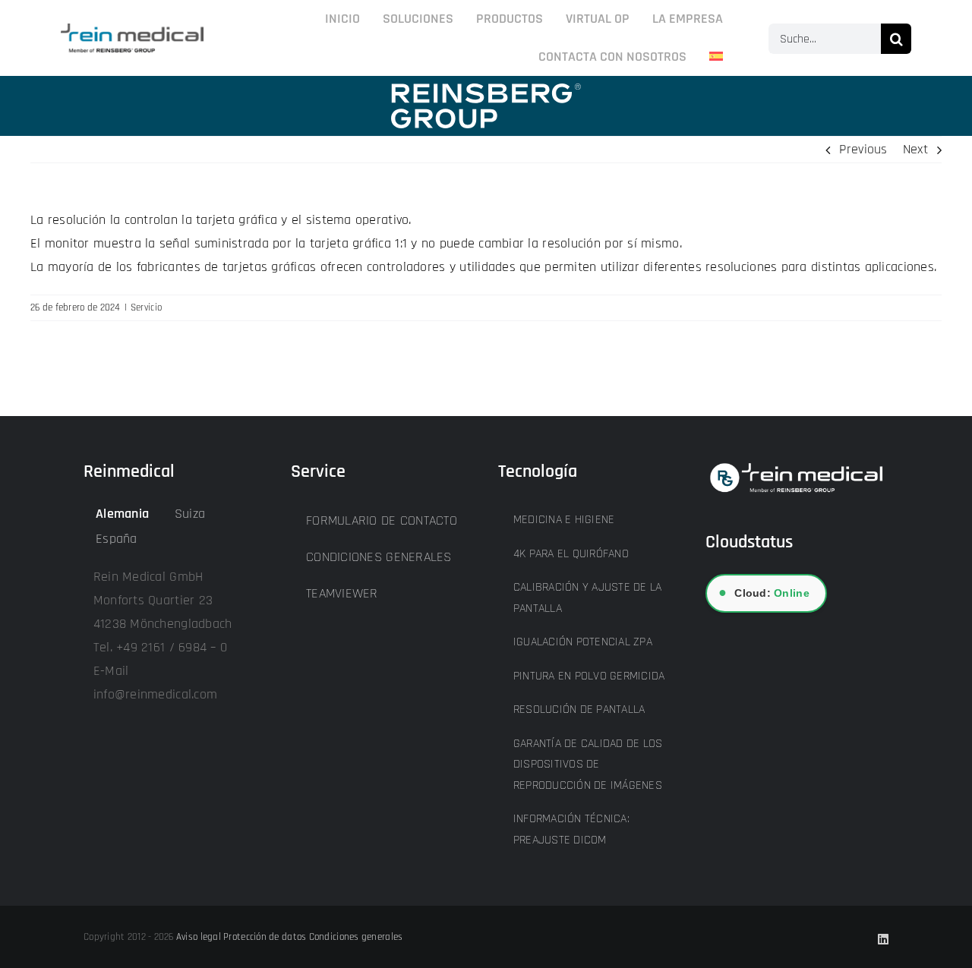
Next (915, 149)
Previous (863, 149)
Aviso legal (198, 937)
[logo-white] (486, 90)
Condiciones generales (356, 937)
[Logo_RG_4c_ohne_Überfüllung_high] (132, 30)
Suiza (190, 513)
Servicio (146, 307)
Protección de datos (264, 937)
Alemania (122, 513)
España (116, 538)
